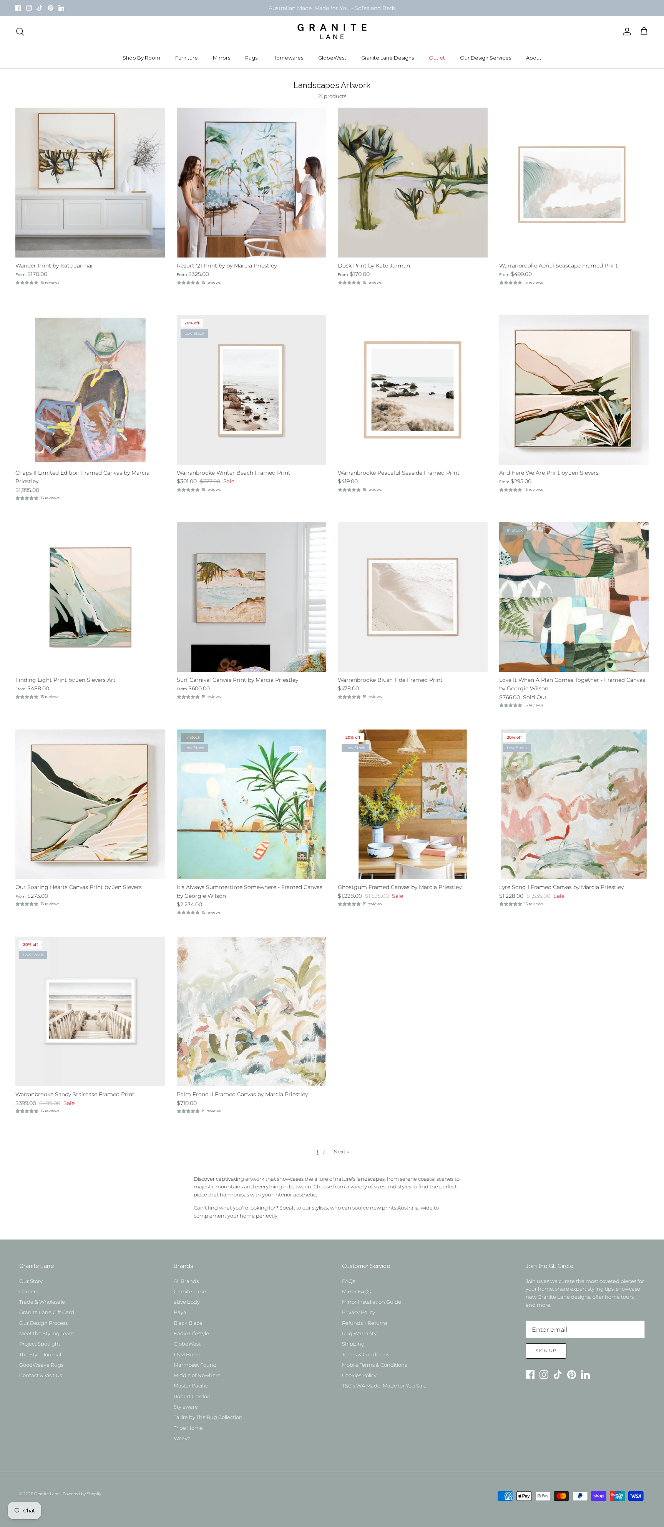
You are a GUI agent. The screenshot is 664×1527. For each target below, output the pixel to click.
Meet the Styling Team (47, 1333)
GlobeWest (332, 58)
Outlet (437, 58)
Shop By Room (141, 58)
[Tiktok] (40, 8)
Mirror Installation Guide (371, 1302)
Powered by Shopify (82, 1493)
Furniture (186, 58)
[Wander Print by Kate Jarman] (90, 183)
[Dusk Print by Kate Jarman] (413, 183)
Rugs (251, 58)
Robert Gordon (192, 1396)
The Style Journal (40, 1354)
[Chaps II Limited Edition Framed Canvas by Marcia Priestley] (90, 390)
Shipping (353, 1344)
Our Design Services (485, 58)
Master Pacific (191, 1385)
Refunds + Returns (364, 1323)
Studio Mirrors (292, 8)
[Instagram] (29, 8)
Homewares (287, 58)
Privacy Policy (358, 1312)
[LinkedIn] (61, 8)
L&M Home (188, 1354)
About (533, 58)
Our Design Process (43, 1323)
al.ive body (187, 1302)
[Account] (625, 31)
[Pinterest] (50, 8)
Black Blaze (188, 1323)
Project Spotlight (39, 1344)
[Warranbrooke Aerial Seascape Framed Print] (574, 183)
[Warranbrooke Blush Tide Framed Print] (413, 597)
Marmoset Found (195, 1365)
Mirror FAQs (356, 1291)
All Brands (186, 1281)
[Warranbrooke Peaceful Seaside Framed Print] (413, 390)
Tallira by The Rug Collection (208, 1417)
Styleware (186, 1407)
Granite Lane (190, 1291)
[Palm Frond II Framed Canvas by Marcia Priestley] (252, 1012)
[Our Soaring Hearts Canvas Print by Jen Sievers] (90, 804)
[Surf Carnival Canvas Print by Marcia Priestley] (252, 597)
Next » (341, 1151)
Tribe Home (188, 1428)
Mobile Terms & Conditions (374, 1365)
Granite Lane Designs (387, 58)
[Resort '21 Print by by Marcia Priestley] (252, 183)
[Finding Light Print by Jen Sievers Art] (90, 597)
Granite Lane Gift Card (46, 1312)
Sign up (546, 1350)
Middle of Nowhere (197, 1375)
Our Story (31, 1281)
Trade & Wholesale (42, 1302)
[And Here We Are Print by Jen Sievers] (574, 390)
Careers (28, 1291)
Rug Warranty (359, 1333)
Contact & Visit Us (40, 1375)
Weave (182, 1438)
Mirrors (221, 58)
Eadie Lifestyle (191, 1333)
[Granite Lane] (332, 31)
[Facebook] (18, 8)
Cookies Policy (359, 1375)
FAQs (348, 1281)
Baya (180, 1312)
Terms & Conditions (365, 1354)
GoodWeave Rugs (41, 1365)
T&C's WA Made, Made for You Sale (384, 1385)
